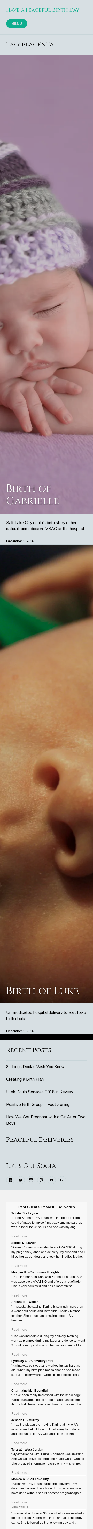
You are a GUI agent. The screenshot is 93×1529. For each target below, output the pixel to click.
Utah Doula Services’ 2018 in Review (39, 1092)
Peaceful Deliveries (40, 1139)
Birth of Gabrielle (32, 495)
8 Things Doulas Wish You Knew (35, 1067)
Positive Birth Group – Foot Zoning (37, 1104)
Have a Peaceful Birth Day (42, 9)
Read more (19, 1236)
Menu (16, 23)
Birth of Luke (42, 991)
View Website (20, 1507)
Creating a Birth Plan (25, 1079)
